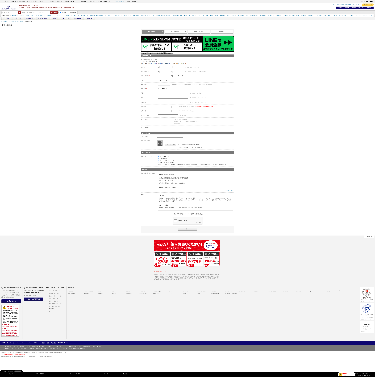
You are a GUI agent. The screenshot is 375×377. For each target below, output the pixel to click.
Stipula (170, 291)
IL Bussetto (129, 293)
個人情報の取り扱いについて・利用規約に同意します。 (188, 214)
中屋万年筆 (241, 15)
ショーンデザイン (231, 15)
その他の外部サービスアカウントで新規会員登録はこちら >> (157, 53)
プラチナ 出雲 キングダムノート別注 (256, 15)
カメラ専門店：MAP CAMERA (8, 348)
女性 (166, 80)
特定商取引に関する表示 (89, 346)
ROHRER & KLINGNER (231, 294)
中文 (359, 4)
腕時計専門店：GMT (41, 348)
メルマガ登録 (348, 4)
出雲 (207, 15)
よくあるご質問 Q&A (54, 306)
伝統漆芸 (49, 15)
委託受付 (15, 346)
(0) (371, 4)
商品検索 (64, 12)
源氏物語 (303, 15)
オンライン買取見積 (6, 346)
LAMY (99, 291)
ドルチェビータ (57, 15)
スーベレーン (127, 15)
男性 (161, 80)
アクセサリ (37, 343)
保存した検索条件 (41, 373)
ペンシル (23, 343)
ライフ (170, 293)
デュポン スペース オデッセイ (163, 15)
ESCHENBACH (215, 293)
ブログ (28, 346)
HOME (3, 343)
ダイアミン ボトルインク (147, 15)
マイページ (43, 346)
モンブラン (351, 15)
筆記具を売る (45, 343)
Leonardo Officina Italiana (96, 15)
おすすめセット (104, 373)
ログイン (334, 4)
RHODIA (156, 293)
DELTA (128, 291)
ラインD (201, 15)
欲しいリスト (13, 373)
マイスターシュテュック (18, 15)
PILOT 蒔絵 (136, 15)
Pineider (114, 293)
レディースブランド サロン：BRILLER (58, 348)
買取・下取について (54, 301)
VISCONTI (185, 291)
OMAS (113, 291)
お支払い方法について (55, 296)
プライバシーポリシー (227, 190)
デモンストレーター (361, 15)
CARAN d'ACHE (201, 291)
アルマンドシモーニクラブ (274, 15)
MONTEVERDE (272, 291)
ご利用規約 (51, 346)
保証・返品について (54, 298)
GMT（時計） (163, 158)
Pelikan (71, 291)
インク (30, 343)
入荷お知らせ (125, 373)
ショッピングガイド (54, 290)
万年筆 (9, 343)
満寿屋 (184, 293)
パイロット (327, 291)
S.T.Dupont (285, 291)
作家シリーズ (29, 15)
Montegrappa (157, 291)
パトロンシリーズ (40, 15)
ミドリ (198, 293)
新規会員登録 (340, 4)
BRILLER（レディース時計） (168, 162)
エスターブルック (83, 15)
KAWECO (298, 291)
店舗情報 (22, 346)
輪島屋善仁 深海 (177, 15)
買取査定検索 (73, 12)
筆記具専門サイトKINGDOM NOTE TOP (12, 21)
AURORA (142, 291)
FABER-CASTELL (88, 291)
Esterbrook (100, 293)
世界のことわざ (214, 15)
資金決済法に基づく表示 (75, 346)
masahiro (222, 15)
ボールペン (16, 343)
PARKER (213, 291)
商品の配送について (54, 293)
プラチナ (340, 291)
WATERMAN (228, 291)
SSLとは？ (367, 324)
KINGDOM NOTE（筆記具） (167, 160)
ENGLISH (355, 4)
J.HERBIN (86, 293)
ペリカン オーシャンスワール (291, 15)
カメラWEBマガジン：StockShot (26, 348)
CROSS (255, 291)
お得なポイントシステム (55, 303)
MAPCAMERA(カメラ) (166, 156)
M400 (370, 15)
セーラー (312, 291)
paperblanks (143, 293)
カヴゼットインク (332, 15)
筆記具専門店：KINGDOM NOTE (77, 348)
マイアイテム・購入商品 (74, 373)
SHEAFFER (242, 291)
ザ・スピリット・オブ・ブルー (113, 15)
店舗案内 (53, 343)
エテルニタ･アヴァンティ (190, 15)
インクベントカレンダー (69, 15)
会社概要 (99, 346)
